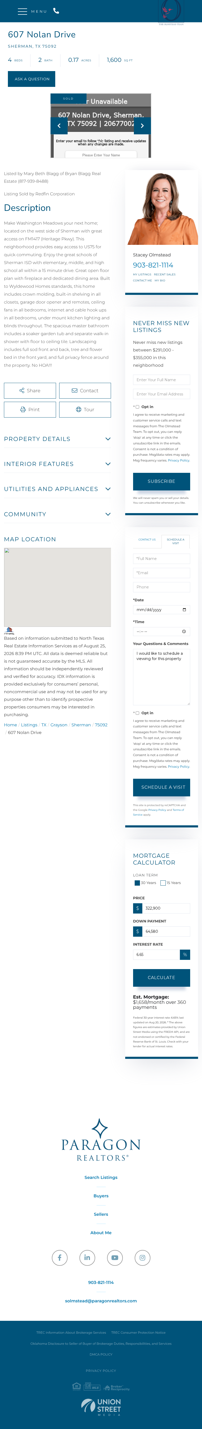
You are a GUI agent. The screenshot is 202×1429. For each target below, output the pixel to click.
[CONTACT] (31, 79)
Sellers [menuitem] (101, 1214)
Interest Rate (148, 944)
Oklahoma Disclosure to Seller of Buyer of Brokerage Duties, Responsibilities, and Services (101, 1344)
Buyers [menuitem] (101, 1196)
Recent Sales (164, 274)
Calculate (161, 977)
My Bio (160, 280)
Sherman (81, 725)
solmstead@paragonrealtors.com (101, 1301)
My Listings (142, 274)
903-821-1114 (57, 11)
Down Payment (149, 921)
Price (139, 898)
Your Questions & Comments (160, 643)
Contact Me (142, 280)
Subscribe (161, 481)
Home (10, 725)
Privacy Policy (178, 461)
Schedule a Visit (175, 541)
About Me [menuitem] (101, 1233)
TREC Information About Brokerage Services (71, 1333)
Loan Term (145, 875)
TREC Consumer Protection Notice (138, 1333)
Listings (29, 725)
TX (43, 725)
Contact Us (147, 539)
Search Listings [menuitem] (101, 1177)
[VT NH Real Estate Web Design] (101, 1407)
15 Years (174, 882)
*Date (138, 600)
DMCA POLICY (101, 1355)
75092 (101, 725)
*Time (138, 621)
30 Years (148, 882)
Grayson (59, 725)
